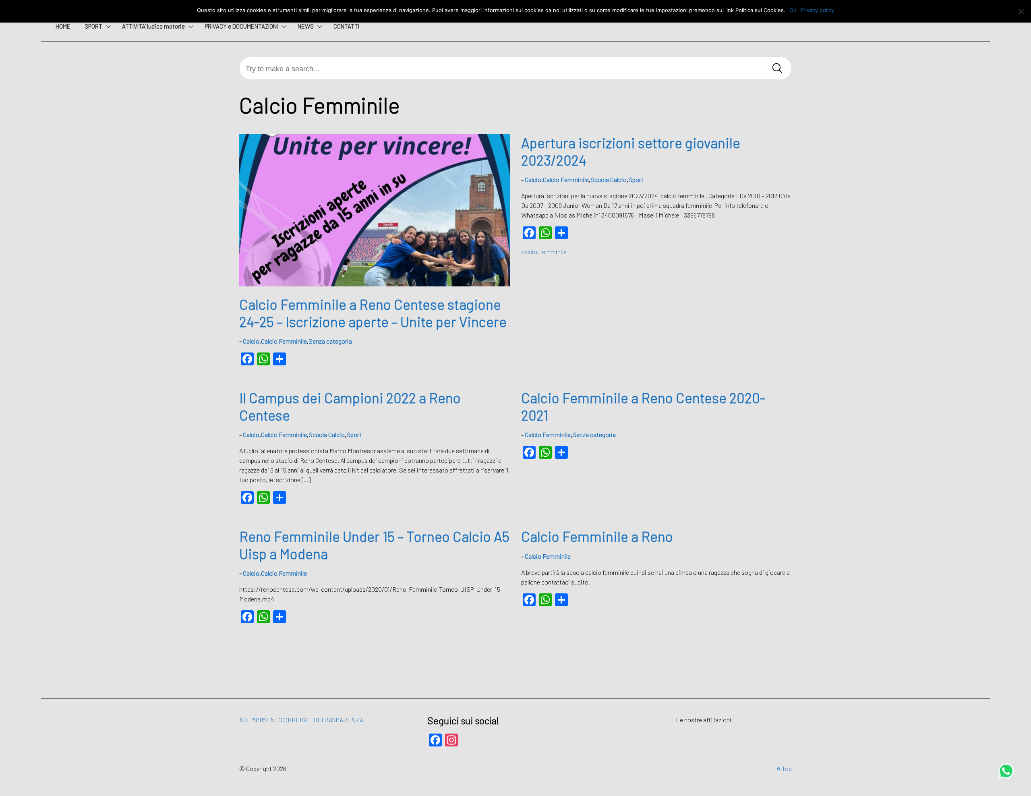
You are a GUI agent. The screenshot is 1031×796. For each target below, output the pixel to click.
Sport (636, 179)
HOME (63, 26)
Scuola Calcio (608, 179)
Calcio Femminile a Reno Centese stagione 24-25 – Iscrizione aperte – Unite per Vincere (373, 313)
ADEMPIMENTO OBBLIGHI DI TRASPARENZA (301, 719)
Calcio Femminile (284, 341)
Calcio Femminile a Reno (597, 536)
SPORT (93, 26)
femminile (553, 251)
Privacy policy (817, 10)
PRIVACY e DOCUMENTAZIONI (241, 26)
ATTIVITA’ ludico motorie (153, 26)
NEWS (306, 26)
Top (786, 768)
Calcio (251, 341)
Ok (792, 10)
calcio (529, 251)
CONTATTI (346, 26)
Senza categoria (330, 341)
